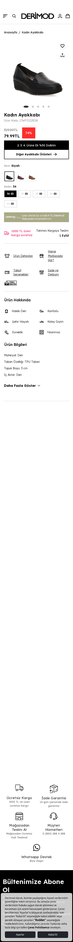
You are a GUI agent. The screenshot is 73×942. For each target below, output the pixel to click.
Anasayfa (10, 32)
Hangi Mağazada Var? (55, 256)
